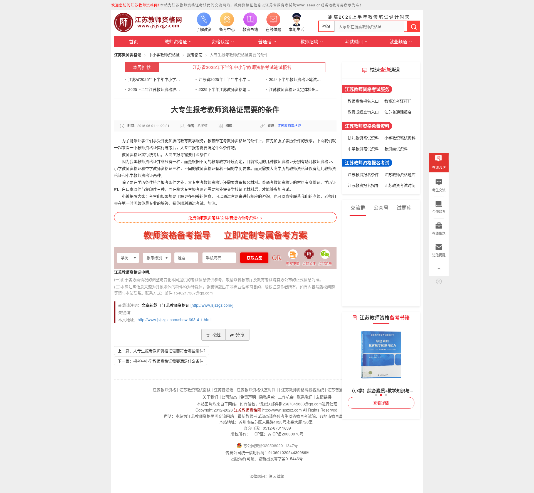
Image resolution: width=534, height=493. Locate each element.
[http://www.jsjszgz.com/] (212, 305)
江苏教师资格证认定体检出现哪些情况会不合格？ (295, 89)
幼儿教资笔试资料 (363, 137)
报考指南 (194, 54)
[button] (376, 395)
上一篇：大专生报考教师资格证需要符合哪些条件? (162, 350)
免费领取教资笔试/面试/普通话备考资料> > (225, 217)
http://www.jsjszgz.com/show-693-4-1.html (174, 319)
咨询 (326, 26)
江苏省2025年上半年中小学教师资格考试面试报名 (225, 79)
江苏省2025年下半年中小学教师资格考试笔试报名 (241, 67)
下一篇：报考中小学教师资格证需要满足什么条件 (160, 361)
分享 (240, 334)
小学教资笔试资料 (400, 137)
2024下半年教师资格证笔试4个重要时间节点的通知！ (295, 79)
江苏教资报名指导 (363, 185)
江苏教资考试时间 (400, 185)
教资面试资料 (396, 148)
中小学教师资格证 (164, 54)
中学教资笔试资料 (363, 148)
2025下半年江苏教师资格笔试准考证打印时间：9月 (225, 89)
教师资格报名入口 (363, 101)
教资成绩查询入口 (363, 112)
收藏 (216, 334)
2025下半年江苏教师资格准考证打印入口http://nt (154, 89)
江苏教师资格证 (127, 54)
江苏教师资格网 (247, 410)
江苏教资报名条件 (363, 174)
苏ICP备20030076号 (285, 434)
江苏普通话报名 (398, 112)
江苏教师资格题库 (400, 174)
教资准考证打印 (398, 101)
